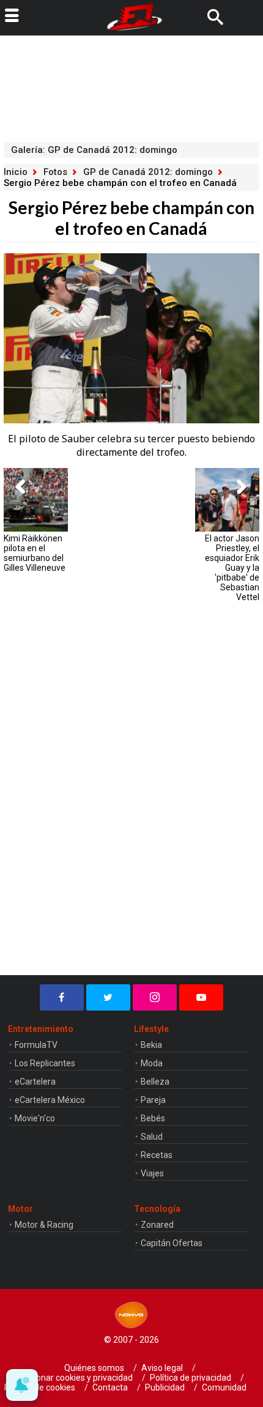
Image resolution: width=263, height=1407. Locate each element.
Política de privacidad (190, 1378)
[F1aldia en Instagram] (155, 997)
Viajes (152, 1173)
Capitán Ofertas (171, 1243)
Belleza (155, 1081)
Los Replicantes (45, 1063)
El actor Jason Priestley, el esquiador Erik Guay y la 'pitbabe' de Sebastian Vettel (232, 567)
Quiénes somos (94, 1368)
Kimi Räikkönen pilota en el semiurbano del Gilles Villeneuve (34, 553)
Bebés (153, 1118)
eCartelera (35, 1081)
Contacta (110, 1387)
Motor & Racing (44, 1225)
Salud (152, 1137)
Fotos (55, 171)
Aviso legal (162, 1368)
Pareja (153, 1100)
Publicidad (165, 1387)
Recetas (156, 1155)
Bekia (151, 1045)
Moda (152, 1063)
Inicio (16, 171)
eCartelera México (50, 1100)
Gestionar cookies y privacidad (75, 1378)
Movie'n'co (35, 1118)
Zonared (157, 1225)
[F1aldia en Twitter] (108, 997)
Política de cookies (39, 1387)
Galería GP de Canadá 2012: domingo (94, 149)
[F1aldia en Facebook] (62, 997)
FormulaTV (36, 1045)
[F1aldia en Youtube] (201, 997)
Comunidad (224, 1387)
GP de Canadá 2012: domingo (148, 171)
